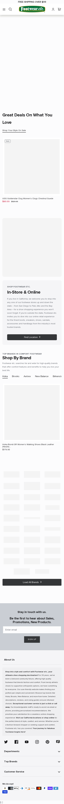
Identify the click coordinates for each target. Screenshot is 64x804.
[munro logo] (32, 529)
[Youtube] (26, 742)
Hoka (5, 376)
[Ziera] (42, 571)
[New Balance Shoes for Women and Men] (12, 539)
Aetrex (27, 376)
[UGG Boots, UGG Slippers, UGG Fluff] (53, 561)
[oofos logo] (53, 539)
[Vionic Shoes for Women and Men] (22, 571)
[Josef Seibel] (32, 518)
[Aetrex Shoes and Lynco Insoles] (12, 474)
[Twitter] (6, 742)
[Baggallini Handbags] (53, 474)
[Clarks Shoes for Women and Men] (53, 486)
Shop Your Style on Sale (14, 130)
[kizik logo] (12, 518)
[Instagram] (37, 742)
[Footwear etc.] (32, 9)
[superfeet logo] (12, 561)
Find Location (31, 337)
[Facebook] (16, 742)
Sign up (32, 639)
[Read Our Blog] (58, 742)
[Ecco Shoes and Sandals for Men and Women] (32, 497)
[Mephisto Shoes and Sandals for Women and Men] (53, 518)
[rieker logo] (32, 550)
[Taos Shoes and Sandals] (32, 561)
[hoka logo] (53, 507)
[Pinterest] (47, 742)
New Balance (42, 376)
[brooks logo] (32, 486)
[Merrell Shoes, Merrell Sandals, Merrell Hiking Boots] (12, 529)
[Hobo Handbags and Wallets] (32, 507)
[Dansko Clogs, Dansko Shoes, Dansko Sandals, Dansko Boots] (12, 497)
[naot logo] (53, 529)
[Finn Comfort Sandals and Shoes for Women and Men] (12, 507)
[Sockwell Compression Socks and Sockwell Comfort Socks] (53, 550)
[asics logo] (32, 474)
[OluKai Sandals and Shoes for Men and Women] (32, 539)
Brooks (15, 376)
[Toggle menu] (4, 9)
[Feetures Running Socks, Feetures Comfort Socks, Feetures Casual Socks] (53, 497)
